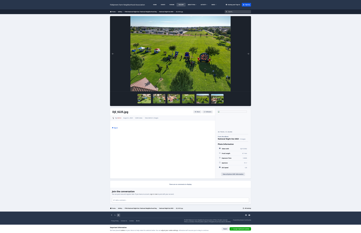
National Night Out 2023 (228, 139)
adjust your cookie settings (169, 230)
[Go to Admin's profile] (113, 118)
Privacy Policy (115, 221)
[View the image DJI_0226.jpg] (188, 98)
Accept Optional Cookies (241, 229)
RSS (138, 221)
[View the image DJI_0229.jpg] (144, 98)
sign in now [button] (153, 194)
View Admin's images (151, 118)
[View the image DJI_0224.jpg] (217, 98)
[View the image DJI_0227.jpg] (173, 98)
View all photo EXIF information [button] (233, 174)
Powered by (242, 220)
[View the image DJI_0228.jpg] (159, 98)
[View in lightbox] (180, 53)
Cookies (131, 221)
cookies (122, 230)
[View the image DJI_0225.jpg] (202, 98)
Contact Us (124, 221)
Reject (225, 229)
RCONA (228, 222)
